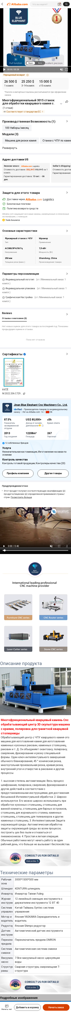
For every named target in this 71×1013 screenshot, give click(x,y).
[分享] (67, 101)
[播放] (4, 69)
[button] (16, 75)
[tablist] (35, 63)
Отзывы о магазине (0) (14, 318)
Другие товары (53, 473)
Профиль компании (18, 473)
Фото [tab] (40, 63)
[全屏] (66, 69)
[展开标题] (61, 103)
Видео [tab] (30, 63)
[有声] (61, 69)
